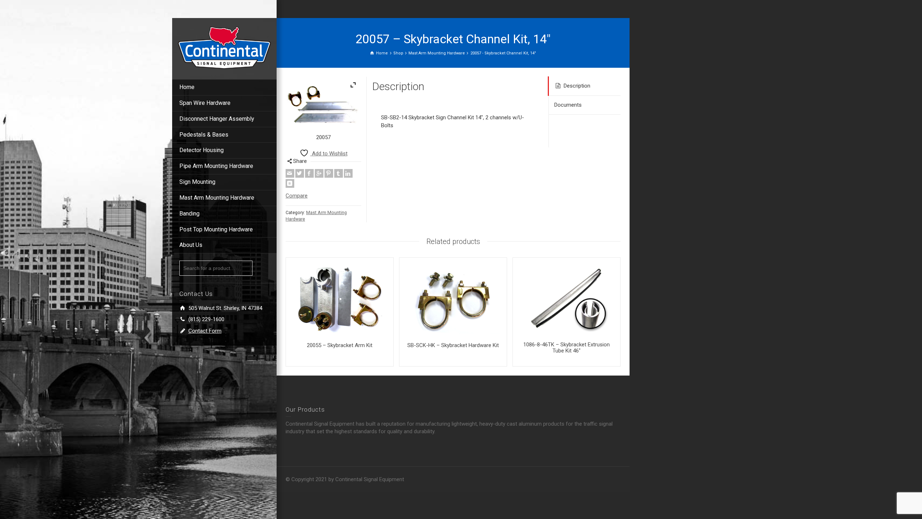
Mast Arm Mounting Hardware (216, 197)
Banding (189, 213)
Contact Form (204, 331)
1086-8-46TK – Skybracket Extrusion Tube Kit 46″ (566, 347)
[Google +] (319, 173)
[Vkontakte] (290, 183)
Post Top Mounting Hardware (216, 229)
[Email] (290, 173)
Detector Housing (201, 150)
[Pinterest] (329, 173)
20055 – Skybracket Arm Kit (339, 345)
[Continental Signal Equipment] (224, 47)
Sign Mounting (197, 181)
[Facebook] (309, 173)
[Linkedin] (348, 173)
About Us (190, 244)
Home (186, 87)
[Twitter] (299, 173)
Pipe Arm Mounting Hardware (216, 166)
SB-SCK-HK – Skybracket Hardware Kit (453, 345)
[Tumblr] (338, 173)
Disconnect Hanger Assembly (216, 118)
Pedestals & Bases (203, 134)
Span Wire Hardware (204, 102)
